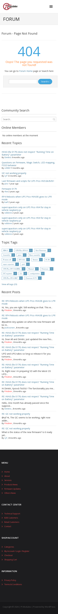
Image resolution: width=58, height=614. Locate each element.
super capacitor (8, 264)
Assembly (6, 255)
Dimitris (7, 157)
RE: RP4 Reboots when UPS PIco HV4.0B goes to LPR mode (28, 302)
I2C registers (7, 273)
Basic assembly (34, 255)
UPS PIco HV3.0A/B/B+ (11, 269)
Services (7, 480)
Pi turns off (7, 259)
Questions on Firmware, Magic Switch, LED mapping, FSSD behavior (28, 164)
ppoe (19, 255)
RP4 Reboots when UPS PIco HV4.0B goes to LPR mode (27, 198)
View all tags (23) (9, 284)
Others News (10, 493)
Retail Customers (11, 522)
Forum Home (26, 71)
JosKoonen (9, 327)
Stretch (35, 259)
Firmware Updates (12, 489)
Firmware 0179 (9, 188)
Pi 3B (47, 259)
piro (6, 183)
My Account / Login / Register (16, 551)
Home (7, 471)
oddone (8, 212)
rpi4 (23, 264)
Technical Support (12, 513)
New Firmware (41, 250)
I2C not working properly (14, 173)
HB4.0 (5, 250)
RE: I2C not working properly (16, 413)
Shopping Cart (10, 559)
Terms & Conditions (13, 584)
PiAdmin (8, 310)
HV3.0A (22, 259)
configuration (35, 273)
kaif (6, 202)
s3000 (7, 168)
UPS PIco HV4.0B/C (10, 278)
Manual (31, 269)
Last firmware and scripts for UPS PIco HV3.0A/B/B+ (28, 180)
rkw (6, 191)
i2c (21, 273)
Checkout (8, 555)
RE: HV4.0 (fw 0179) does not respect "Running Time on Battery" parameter (28, 334)
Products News (10, 484)
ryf (5, 175)
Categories (9, 547)
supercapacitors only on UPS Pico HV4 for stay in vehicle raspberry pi (26, 208)
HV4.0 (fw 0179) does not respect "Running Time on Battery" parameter (28, 153)
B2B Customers (11, 517)
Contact (7, 526)
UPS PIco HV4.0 (22, 250)
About (7, 476)
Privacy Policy (10, 580)
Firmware (45, 269)
